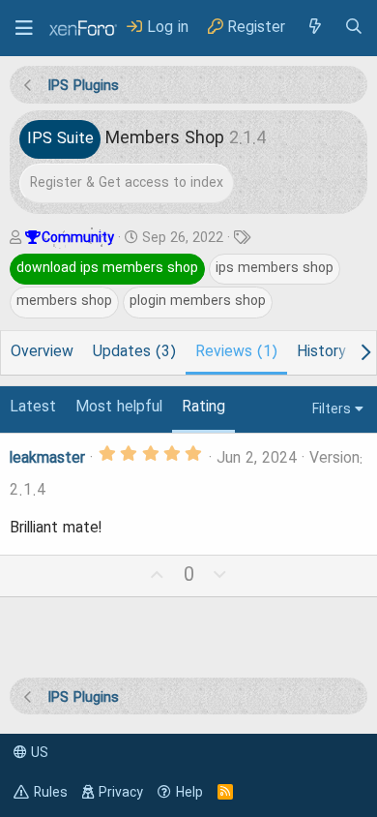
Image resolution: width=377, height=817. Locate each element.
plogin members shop (198, 301)
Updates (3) (134, 352)
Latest (33, 407)
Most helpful (118, 407)
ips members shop (275, 268)
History (321, 352)
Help (189, 792)
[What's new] (314, 27)
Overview (42, 352)
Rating (203, 407)
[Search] (353, 27)
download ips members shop (107, 268)
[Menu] (24, 28)
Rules (51, 792)
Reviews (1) (236, 352)
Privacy (121, 792)
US (37, 753)
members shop (64, 301)
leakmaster (47, 458)
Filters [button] (331, 409)
